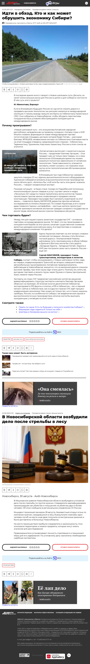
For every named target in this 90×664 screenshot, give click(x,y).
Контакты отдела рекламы (44, 612)
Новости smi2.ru (10, 406)
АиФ (80, 84)
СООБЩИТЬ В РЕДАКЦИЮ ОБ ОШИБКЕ (68, 612)
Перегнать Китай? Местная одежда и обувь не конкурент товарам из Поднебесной (42, 371)
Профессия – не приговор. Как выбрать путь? (28, 364)
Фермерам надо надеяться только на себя (39, 309)
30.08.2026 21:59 (7, 413)
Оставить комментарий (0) (70, 321)
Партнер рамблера (37, 655)
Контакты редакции (24, 612)
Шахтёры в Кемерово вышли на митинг (38, 312)
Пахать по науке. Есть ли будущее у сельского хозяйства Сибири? (51, 307)
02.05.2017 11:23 (7, 9)
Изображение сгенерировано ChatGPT (16, 484)
